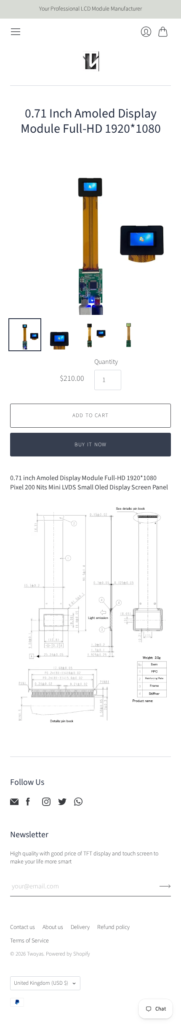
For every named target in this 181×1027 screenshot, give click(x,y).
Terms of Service (29, 941)
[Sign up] (165, 886)
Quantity (106, 361)
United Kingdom (41, 983)
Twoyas (35, 954)
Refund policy (113, 927)
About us (53, 927)
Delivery (80, 927)
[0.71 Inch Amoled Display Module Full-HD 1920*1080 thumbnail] (25, 335)
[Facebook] (28, 803)
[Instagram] (46, 803)
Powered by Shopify (68, 954)
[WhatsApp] (78, 803)
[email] (14, 803)
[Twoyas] (90, 61)
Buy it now (91, 444)
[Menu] (15, 32)
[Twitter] (62, 803)
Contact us (22, 927)
